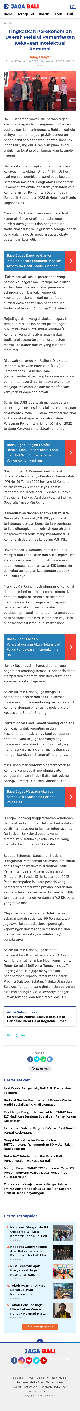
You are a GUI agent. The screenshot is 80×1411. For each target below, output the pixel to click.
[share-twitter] (37, 1059)
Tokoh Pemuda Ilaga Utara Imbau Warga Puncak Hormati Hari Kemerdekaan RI (26, 1309)
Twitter (38, 1365)
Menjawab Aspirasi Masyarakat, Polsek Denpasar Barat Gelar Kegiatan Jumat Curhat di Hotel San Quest (37, 1019)
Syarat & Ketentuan (25, 1386)
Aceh (58, 14)
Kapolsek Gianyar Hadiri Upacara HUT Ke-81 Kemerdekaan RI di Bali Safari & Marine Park (29, 1231)
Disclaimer (43, 1377)
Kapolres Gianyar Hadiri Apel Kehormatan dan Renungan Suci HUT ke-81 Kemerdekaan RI (28, 1251)
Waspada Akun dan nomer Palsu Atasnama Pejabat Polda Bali (31, 797)
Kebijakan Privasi (23, 1377)
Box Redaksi (59, 1377)
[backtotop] (40, 1342)
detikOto (54, 1359)
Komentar (42, 1068)
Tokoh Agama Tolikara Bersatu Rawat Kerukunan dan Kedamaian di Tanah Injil (29, 1289)
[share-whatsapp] (43, 1059)
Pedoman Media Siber (30, 1382)
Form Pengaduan (40, 1391)
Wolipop (46, 1366)
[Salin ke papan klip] (50, 1059)
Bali (70, 14)
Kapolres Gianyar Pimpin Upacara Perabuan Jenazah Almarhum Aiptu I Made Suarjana (34, 261)
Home (8, 14)
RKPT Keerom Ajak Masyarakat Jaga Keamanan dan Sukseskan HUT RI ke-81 (29, 1270)
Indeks (44, 14)
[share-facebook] (30, 1059)
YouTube (46, 1365)
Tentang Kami (54, 1382)
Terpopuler (26, 14)
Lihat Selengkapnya (39, 1326)
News (23, 1035)
